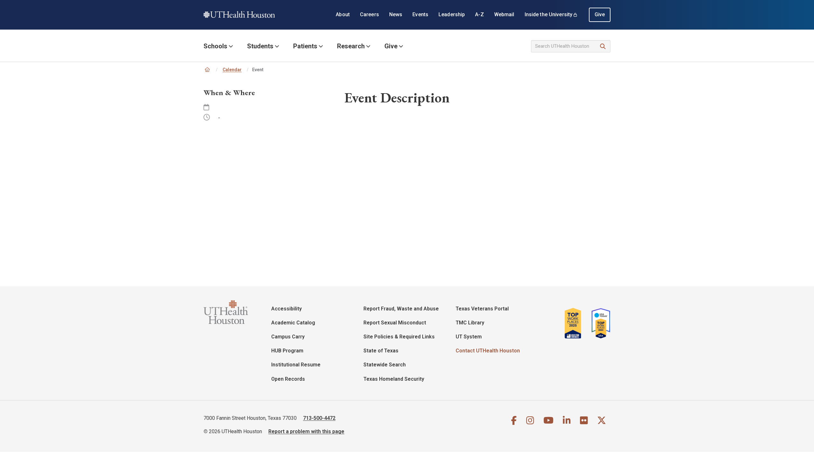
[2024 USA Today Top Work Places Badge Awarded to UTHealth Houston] (599, 323)
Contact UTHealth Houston (488, 351)
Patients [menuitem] (305, 46)
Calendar (232, 69)
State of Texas (380, 351)
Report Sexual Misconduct (394, 323)
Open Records (288, 379)
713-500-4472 (319, 418)
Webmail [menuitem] (504, 14)
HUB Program (287, 351)
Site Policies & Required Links (399, 337)
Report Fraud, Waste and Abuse (401, 309)
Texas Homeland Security (393, 379)
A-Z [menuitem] (479, 14)
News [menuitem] (396, 14)
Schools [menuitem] (215, 46)
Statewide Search (384, 365)
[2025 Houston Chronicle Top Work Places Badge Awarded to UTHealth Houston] (575, 323)
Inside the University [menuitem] (549, 14)
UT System (469, 337)
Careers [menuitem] (369, 14)
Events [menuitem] (420, 14)
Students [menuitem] (260, 46)
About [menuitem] (343, 14)
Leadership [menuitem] (451, 14)
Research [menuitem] (351, 46)
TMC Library (470, 323)
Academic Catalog (293, 323)
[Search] (603, 47)
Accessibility (286, 309)
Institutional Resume (296, 365)
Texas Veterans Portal (482, 309)
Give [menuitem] (600, 14)
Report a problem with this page (306, 431)
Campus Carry (288, 337)
